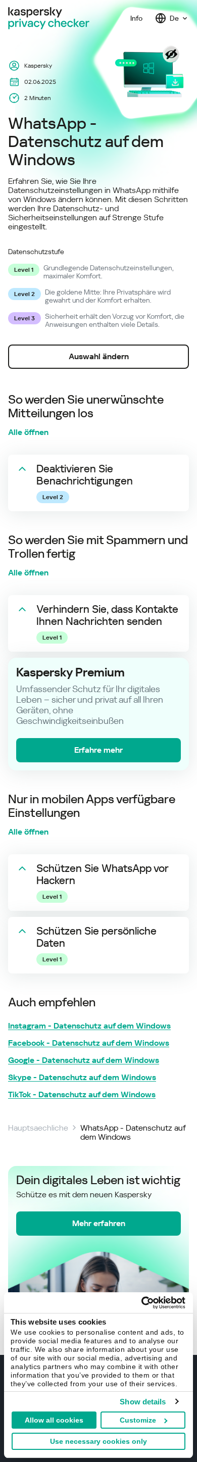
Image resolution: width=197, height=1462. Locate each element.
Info (136, 18)
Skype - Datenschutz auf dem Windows (82, 1077)
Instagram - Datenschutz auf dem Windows (89, 1026)
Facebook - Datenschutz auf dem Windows (88, 1043)
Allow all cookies (54, 1420)
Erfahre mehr (98, 750)
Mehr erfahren (98, 1223)
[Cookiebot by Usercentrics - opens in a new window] (141, 1302)
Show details (143, 1401)
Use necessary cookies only (98, 1441)
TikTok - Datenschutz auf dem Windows (82, 1094)
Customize (138, 1420)
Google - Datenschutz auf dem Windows (83, 1060)
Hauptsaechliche (38, 1128)
